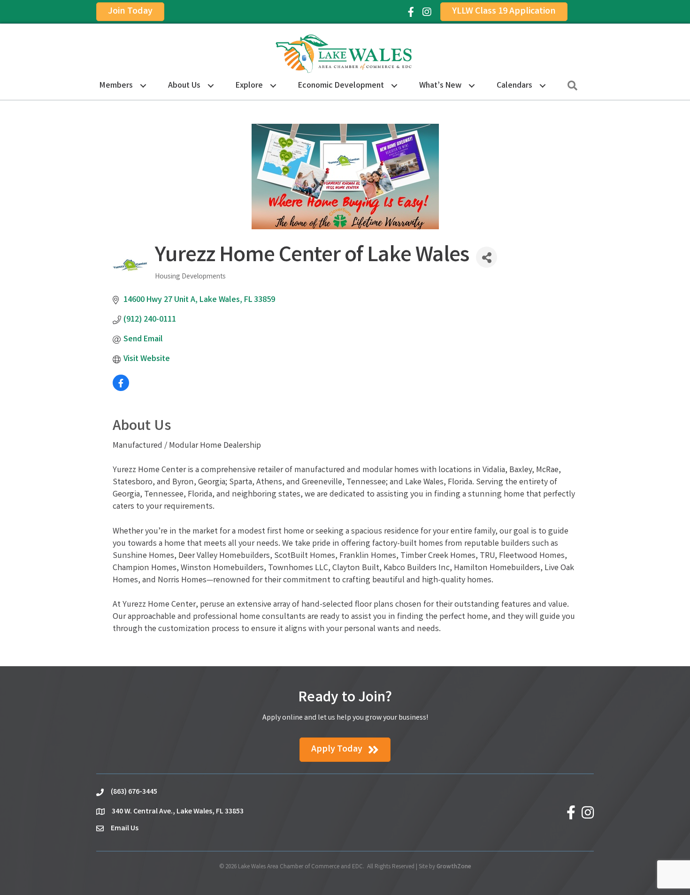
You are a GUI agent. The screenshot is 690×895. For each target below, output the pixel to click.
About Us (184, 86)
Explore (249, 86)
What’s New (440, 86)
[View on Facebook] (121, 389)
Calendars (514, 86)
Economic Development (341, 86)
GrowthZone (454, 867)
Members (116, 86)
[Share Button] (486, 257)
